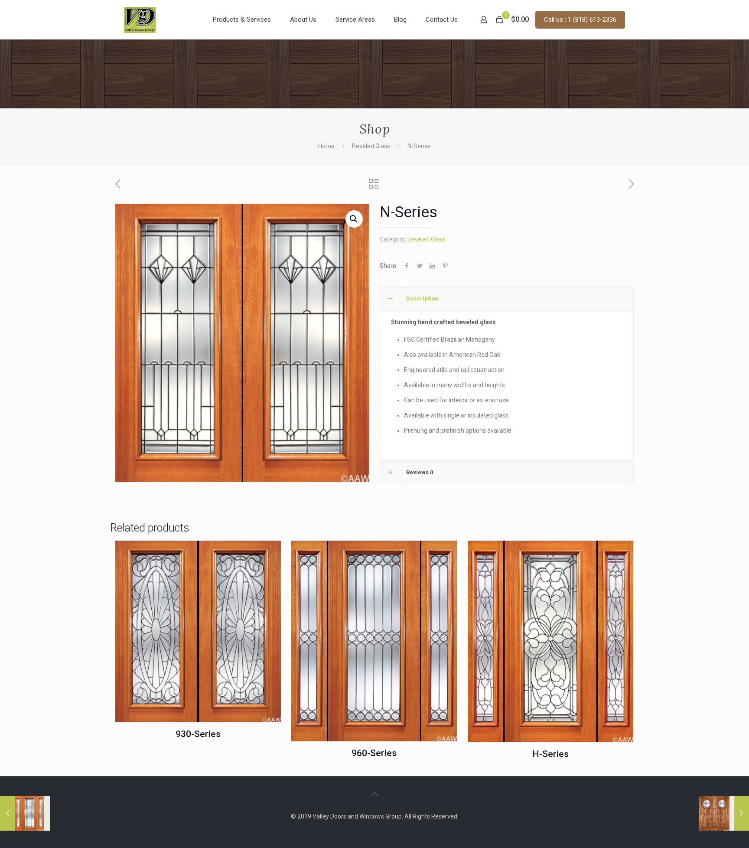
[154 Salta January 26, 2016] (724, 813)
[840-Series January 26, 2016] (25, 813)
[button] (354, 219)
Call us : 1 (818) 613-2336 (580, 19)
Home (326, 146)
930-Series (198, 734)
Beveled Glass (371, 146)
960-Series (374, 753)
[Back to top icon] (374, 794)
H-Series (550, 754)
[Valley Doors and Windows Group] (140, 19)
